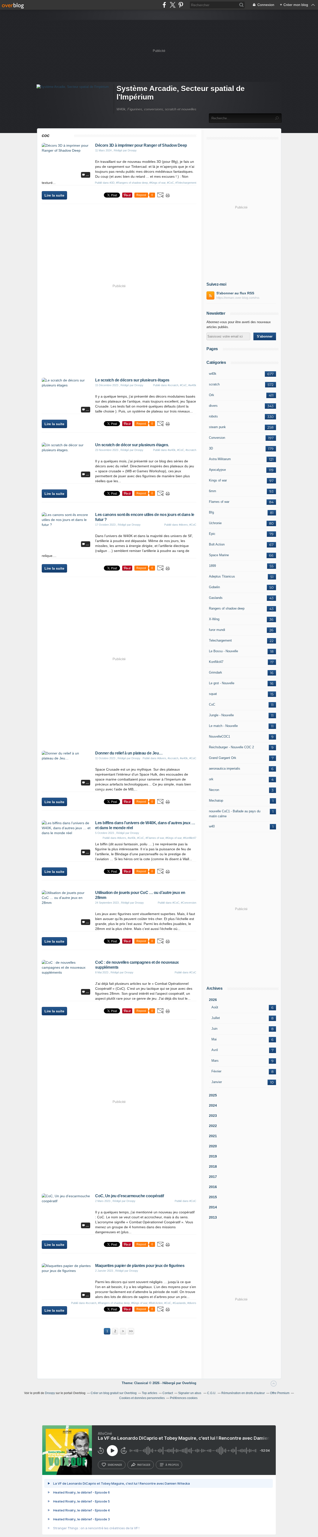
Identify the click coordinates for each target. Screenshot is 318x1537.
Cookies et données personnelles (142, 1398)
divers (213, 406)
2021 (213, 1136)
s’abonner (115, 1464)
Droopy (50, 1393)
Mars (215, 1060)
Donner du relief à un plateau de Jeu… (129, 753)
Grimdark (215, 672)
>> (131, 1331)
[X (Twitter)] (172, 5)
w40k (212, 374)
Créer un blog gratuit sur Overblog (114, 1393)
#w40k (192, 385)
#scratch (173, 385)
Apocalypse (217, 470)
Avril (214, 1050)
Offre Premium (279, 1393)
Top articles (149, 1393)
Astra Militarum (220, 459)
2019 (213, 1156)
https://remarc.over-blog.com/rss (237, 298)
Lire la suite (54, 195)
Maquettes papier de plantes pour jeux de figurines (139, 1266)
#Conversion (188, 902)
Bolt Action (217, 544)
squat (213, 694)
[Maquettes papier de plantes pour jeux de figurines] (66, 1271)
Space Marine (219, 555)
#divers (183, 524)
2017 (213, 1177)
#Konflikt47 (189, 837)
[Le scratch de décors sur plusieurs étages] (66, 385)
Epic (212, 534)
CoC (212, 704)
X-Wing (214, 619)
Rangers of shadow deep (226, 608)
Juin (214, 1028)
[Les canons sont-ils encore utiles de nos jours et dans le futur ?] (66, 525)
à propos (172, 1464)
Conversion (217, 438)
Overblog (189, 1383)
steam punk (217, 427)
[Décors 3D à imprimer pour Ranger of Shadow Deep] (66, 150)
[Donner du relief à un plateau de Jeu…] (66, 758)
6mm (212, 491)
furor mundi (217, 630)
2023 (213, 1116)
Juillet (215, 1018)
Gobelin (214, 587)
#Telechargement (185, 182)
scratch (214, 384)
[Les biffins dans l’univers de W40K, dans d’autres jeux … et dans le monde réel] (66, 833)
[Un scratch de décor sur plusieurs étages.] (66, 450)
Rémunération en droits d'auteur (243, 1393)
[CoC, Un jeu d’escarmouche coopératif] (66, 1201)
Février (216, 1071)
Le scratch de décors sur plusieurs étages (132, 380)
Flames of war (219, 502)
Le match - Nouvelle (223, 726)
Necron (214, 790)
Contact (167, 1393)
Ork (211, 395)
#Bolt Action (156, 1302)
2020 (213, 1146)
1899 (212, 566)
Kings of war (218, 480)
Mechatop (216, 800)
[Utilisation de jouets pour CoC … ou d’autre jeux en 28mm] (66, 903)
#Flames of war (155, 837)
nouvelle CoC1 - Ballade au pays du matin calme (234, 813)
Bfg (211, 512)
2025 (213, 1095)
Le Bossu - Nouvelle (223, 651)
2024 (213, 1105)
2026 (213, 1000)
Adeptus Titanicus (222, 576)
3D (211, 448)
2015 (213, 1197)
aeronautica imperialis (224, 768)
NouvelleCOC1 (219, 736)
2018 (213, 1166)
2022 (213, 1126)
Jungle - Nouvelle (221, 715)
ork (211, 779)
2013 (213, 1217)
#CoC (170, 182)
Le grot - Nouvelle (221, 683)
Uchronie (215, 523)
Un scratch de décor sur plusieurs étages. (132, 445)
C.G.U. (211, 1393)
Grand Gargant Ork (222, 758)
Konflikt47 (216, 662)
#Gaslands (179, 1302)
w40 (212, 826)
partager (143, 1464)
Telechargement (220, 640)
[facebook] (164, 5)
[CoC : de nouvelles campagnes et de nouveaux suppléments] (66, 972)
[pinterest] (181, 5)
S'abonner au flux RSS (235, 293)
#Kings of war (157, 182)
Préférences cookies (184, 1398)
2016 (213, 1187)
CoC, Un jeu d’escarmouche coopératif (129, 1196)
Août (214, 1007)
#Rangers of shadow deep (132, 182)
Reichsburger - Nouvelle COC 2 (231, 747)
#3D (112, 182)
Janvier (216, 1082)
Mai (214, 1039)
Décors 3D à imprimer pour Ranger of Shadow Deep (141, 145)
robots (213, 416)
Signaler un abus (190, 1393)
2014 (213, 1207)
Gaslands (216, 598)
